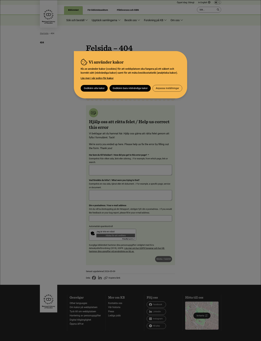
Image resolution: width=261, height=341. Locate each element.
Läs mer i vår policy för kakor (97, 78)
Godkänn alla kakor (94, 88)
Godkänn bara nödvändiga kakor (130, 88)
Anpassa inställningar (167, 88)
